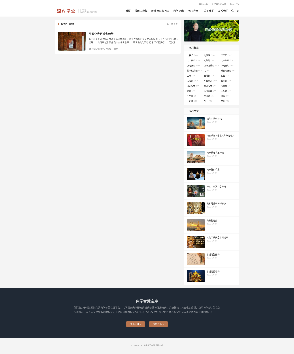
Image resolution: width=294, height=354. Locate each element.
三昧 (191, 75)
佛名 (225, 95)
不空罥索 (210, 80)
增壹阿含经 (228, 70)
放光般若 (193, 85)
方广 (208, 101)
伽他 (116, 48)
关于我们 (209, 10)
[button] (236, 30)
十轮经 (192, 101)
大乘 (225, 101)
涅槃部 (209, 75)
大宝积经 (193, 60)
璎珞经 (209, 95)
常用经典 (203, 4)
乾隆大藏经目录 (160, 10)
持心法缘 (193, 10)
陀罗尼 (209, 55)
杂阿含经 (193, 65)
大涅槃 (192, 80)
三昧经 (226, 90)
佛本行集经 (194, 70)
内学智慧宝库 (66, 10)
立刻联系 (158, 324)
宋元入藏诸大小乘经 (100, 48)
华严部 (192, 95)
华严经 (226, 55)
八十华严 (227, 60)
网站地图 (160, 345)
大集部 (209, 60)
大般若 (192, 55)
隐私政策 (234, 4)
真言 (191, 90)
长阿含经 (210, 90)
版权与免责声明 (218, 4)
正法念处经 (211, 65)
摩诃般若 (210, 85)
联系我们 (223, 10)
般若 (225, 75)
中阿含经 (227, 65)
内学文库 (178, 10)
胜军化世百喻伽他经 (101, 34)
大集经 (226, 85)
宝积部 (226, 80)
